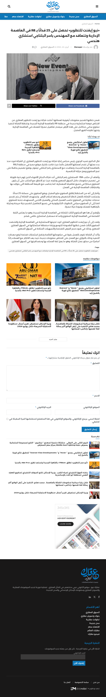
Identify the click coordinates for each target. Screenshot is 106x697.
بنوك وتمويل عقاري (55, 16)
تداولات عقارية (34, 16)
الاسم (96, 395)
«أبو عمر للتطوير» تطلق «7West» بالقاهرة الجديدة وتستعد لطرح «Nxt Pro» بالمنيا (30, 147)
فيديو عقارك (94, 634)
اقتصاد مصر (18, 16)
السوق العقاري (91, 16)
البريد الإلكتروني (43, 407)
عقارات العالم (93, 630)
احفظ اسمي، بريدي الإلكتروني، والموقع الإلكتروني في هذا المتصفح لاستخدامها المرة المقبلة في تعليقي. (54, 420)
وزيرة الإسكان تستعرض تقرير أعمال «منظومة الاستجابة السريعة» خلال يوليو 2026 (29, 325)
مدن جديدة (74, 16)
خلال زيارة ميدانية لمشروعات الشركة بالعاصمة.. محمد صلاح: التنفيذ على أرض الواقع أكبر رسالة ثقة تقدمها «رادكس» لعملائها (77, 326)
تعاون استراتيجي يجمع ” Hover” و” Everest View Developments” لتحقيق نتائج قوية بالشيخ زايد (77, 147)
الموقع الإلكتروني (91, 407)
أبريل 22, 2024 (63, 47)
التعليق (95, 363)
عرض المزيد (53, 339)
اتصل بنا (67, 682)
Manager (78, 47)
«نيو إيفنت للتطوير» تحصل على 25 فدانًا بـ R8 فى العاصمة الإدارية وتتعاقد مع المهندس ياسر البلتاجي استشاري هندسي (53, 251)
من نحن (96, 682)
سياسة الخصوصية (82, 682)
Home (97, 24)
